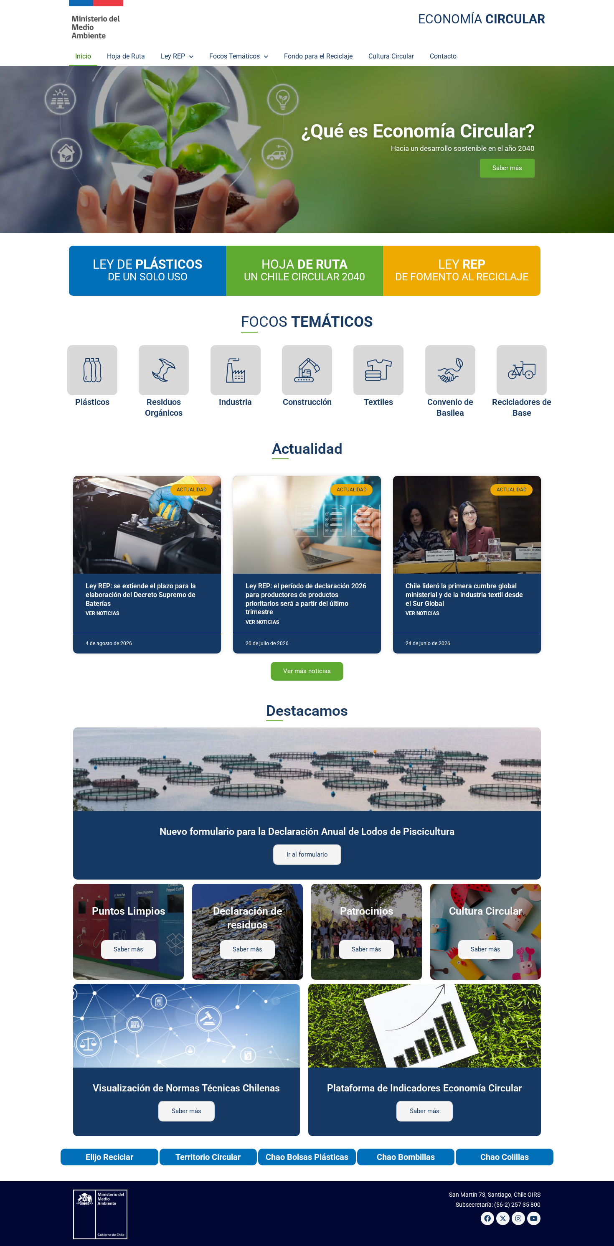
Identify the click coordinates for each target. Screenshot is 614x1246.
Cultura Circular (391, 56)
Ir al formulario (307, 854)
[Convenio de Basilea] (450, 370)
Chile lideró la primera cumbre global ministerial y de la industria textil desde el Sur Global (464, 595)
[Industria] (236, 370)
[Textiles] (378, 370)
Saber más (186, 1111)
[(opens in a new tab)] (147, 525)
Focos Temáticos (234, 56)
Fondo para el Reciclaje (318, 56)
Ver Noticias (102, 613)
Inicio (83, 56)
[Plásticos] (92, 370)
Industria (235, 402)
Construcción (307, 402)
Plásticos (92, 402)
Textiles (378, 402)
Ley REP (173, 56)
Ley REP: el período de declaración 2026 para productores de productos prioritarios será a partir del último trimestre (306, 599)
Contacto (443, 56)
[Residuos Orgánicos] (164, 370)
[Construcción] (307, 370)
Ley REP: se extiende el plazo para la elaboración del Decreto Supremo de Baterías (141, 595)
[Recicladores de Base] (522, 370)
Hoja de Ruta (126, 56)
